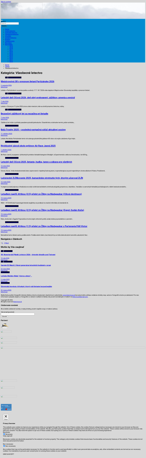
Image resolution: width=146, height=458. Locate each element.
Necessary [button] (6, 432)
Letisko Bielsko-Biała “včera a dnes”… (16, 276)
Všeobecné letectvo (11, 34)
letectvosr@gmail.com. (80, 297)
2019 (11, 46)
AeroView (8, 43)
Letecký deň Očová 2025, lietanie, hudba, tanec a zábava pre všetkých (36, 162)
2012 (11, 58)
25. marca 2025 (6, 290)
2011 (11, 60)
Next (7, 243)
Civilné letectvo (10, 31)
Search (3, 21)
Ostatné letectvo (10, 38)
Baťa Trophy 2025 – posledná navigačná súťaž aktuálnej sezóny (33, 129)
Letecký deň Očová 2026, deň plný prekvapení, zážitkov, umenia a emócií (38, 97)
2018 (11, 48)
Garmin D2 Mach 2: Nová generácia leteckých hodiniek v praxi (26, 265)
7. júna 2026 (5, 117)
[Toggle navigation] (2, 20)
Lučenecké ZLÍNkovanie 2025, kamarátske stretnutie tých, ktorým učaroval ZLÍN (42, 178)
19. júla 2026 (5, 258)
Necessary (9, 434)
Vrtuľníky (8, 36)
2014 (11, 55)
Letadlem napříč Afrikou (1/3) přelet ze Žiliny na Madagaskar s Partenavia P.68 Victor (44, 226)
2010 (11, 61)
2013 (11, 56)
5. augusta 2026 (6, 85)
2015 (11, 53)
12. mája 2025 (5, 182)
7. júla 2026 (4, 101)
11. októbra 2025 (6, 134)
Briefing (7, 39)
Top (6, 77)
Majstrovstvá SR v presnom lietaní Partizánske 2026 (27, 81)
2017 (11, 50)
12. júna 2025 (5, 166)
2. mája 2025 (5, 279)
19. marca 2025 (6, 198)
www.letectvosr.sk (69, 295)
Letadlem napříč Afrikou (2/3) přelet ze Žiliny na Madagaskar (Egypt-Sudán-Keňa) (42, 210)
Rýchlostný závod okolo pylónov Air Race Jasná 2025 (28, 145)
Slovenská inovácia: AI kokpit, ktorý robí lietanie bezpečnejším (26, 287)
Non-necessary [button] (8, 444)
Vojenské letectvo (11, 32)
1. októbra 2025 (6, 150)
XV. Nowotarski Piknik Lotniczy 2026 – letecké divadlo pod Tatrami (28, 255)
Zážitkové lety (10, 41)
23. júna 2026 (5, 269)
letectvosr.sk (17, 302)
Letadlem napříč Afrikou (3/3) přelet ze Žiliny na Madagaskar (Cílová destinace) (41, 194)
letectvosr (4, 87)
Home (7, 29)
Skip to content (6, 2)
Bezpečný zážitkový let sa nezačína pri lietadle (24, 113)
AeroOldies (9, 44)
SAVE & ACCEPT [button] (8, 454)
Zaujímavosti (8, 251)
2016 (11, 51)
